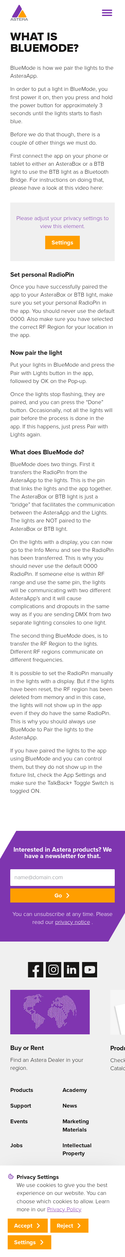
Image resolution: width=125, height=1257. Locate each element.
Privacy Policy (64, 1209)
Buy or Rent (27, 1048)
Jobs (16, 1145)
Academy (75, 1090)
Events (19, 1121)
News (70, 1106)
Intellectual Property (77, 1149)
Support (20, 1106)
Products (21, 1090)
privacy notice (72, 922)
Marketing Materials (76, 1125)
